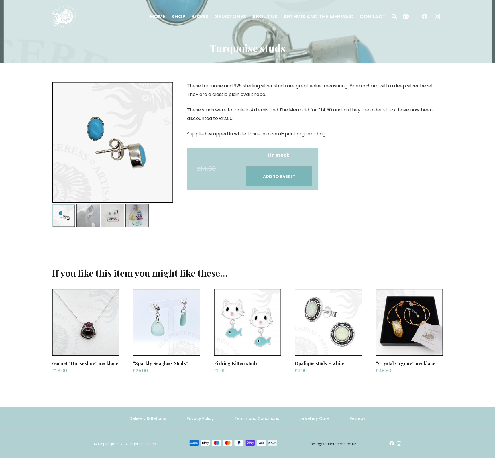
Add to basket (279, 176)
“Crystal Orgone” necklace (405, 363)
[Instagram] (437, 16)
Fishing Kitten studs (236, 363)
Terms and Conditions (257, 418)
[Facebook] (424, 16)
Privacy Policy (200, 418)
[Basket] (406, 16)
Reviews (358, 418)
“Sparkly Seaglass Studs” (160, 363)
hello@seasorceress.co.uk (333, 443)
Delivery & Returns (148, 418)
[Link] (64, 16)
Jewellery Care (314, 418)
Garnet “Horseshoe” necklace (85, 363)
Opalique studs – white (319, 363)
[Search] (394, 16)
